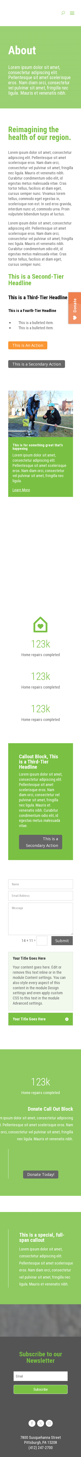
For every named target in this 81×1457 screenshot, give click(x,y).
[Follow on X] (40, 1423)
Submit (62, 940)
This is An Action (27, 345)
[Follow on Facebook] (32, 1423)
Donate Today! (40, 1174)
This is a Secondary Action (36, 364)
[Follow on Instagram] (49, 1423)
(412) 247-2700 (41, 1447)
